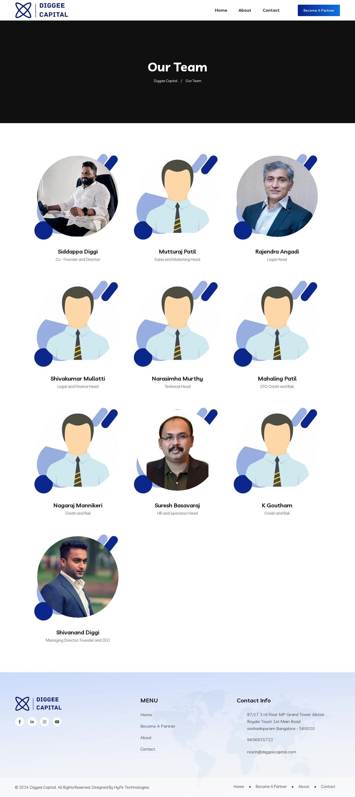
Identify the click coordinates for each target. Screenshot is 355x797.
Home (221, 10)
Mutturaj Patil (177, 251)
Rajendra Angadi (277, 251)
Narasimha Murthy (177, 378)
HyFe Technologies (131, 787)
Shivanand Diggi (77, 632)
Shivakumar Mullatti (78, 378)
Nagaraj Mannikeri (77, 505)
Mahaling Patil (277, 378)
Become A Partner (319, 10)
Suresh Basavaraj (177, 505)
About (245, 10)
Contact (271, 10)
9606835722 (260, 739)
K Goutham (277, 505)
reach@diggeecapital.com (271, 751)
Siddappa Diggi (78, 251)
